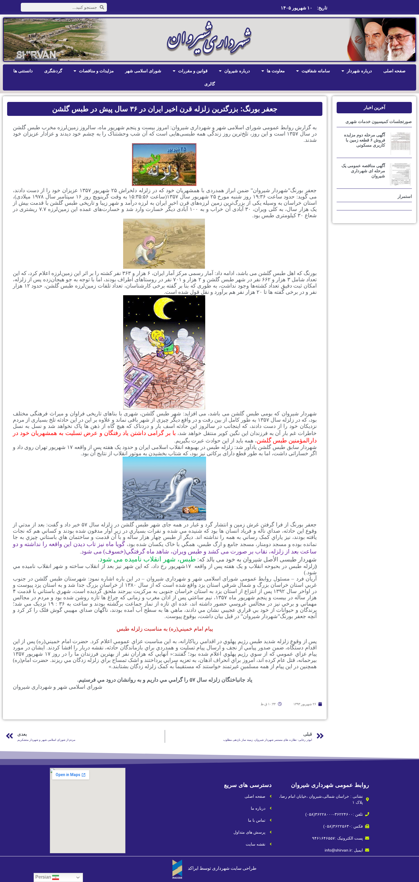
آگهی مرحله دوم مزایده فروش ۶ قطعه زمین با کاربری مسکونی (364, 139)
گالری (209, 83)
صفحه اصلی (394, 70)
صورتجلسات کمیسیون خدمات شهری (378, 121)
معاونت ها (276, 70)
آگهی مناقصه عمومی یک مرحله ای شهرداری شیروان (363, 170)
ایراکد (193, 868)
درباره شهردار (359, 70)
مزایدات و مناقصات (96, 70)
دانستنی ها (23, 70)
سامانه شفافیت (316, 70)
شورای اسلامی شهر (143, 70)
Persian (43, 877)
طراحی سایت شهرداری (234, 868)
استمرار (405, 196)
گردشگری (53, 70)
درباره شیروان (237, 70)
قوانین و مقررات (193, 70)
